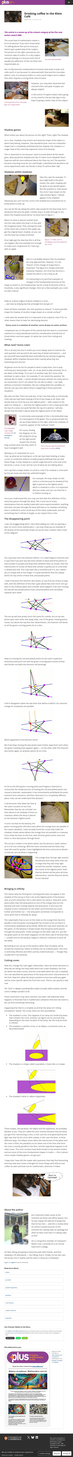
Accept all (66, 1453)
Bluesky (54, 1360)
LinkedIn (55, 1362)
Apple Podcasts (10, 1338)
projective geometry (11, 1287)
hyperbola (9, 1318)
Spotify (18, 1338)
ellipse (7, 1272)
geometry (8, 1295)
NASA (58, 448)
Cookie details (18, 1455)
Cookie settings (44, 1453)
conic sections (10, 1303)
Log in (6, 1262)
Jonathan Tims (27, 19)
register (13, 1262)
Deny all (57, 1453)
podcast (16, 1331)
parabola (8, 1280)
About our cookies (7, 1455)
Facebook (59, 1360)
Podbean (25, 1338)
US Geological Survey (10, 435)
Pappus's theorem (11, 1310)
